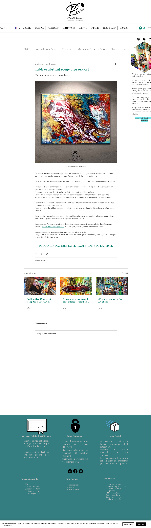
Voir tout (125, 273)
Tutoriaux (66, 49)
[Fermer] (148, 524)
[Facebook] (144, 39)
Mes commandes (75, 487)
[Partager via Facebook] (36, 254)
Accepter (141, 524)
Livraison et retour (32, 489)
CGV (26, 484)
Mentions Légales (32, 491)
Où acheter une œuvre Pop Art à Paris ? (110, 300)
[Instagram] (138, 39)
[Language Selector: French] (17, 28)
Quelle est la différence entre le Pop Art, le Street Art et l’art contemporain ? (40, 300)
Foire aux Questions (32, 493)
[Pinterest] (81, 471)
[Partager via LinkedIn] (41, 254)
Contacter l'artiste (113, 497)
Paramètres (128, 524)
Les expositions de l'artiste (46, 49)
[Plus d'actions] (115, 64)
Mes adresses (74, 489)
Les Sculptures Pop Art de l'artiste (91, 49)
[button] (125, 49)
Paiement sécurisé (32, 486)
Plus (113, 49)
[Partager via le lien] (47, 254)
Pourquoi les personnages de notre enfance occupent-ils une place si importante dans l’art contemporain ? (76, 300)
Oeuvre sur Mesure (114, 495)
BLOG (26, 49)
